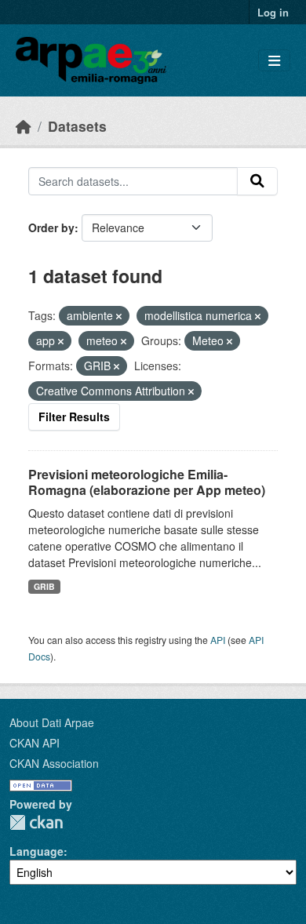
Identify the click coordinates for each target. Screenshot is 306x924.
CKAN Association (54, 763)
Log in (273, 12)
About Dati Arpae (51, 722)
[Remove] (119, 316)
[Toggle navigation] (274, 60)
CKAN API (34, 743)
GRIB (44, 586)
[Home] (23, 126)
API (217, 639)
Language (36, 851)
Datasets (77, 126)
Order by (51, 227)
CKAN (36, 822)
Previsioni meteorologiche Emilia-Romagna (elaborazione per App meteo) (146, 482)
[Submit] (257, 181)
